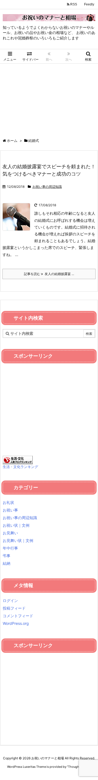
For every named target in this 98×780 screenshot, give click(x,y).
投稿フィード (14, 608)
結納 (6, 563)
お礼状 (8, 502)
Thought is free (78, 767)
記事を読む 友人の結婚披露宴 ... (49, 274)
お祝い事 (10, 510)
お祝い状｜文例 (16, 525)
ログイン (10, 600)
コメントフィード (18, 615)
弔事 (6, 555)
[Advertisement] (49, 98)
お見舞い (10, 533)
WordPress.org (16, 623)
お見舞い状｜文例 (18, 540)
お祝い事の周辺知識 (47, 187)
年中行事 (10, 548)
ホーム (12, 140)
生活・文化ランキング (20, 467)
